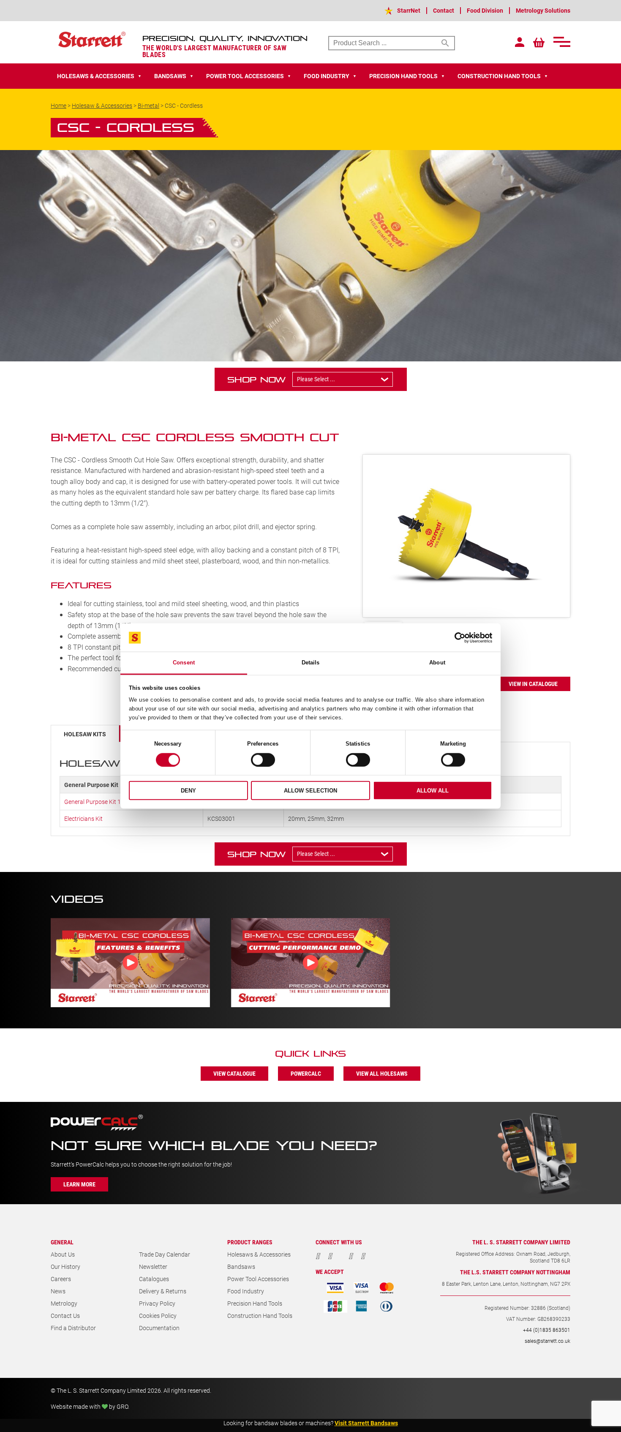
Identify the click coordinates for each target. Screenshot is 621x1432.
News (58, 1291)
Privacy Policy (157, 1303)
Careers (61, 1279)
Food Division (485, 10)
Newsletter (153, 1267)
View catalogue (234, 1073)
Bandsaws (241, 1267)
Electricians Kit (83, 818)
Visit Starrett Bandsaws (366, 1423)
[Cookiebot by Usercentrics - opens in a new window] (455, 637)
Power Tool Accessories (258, 1279)
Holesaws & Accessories (259, 1254)
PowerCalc (306, 1073)
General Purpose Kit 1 (92, 802)
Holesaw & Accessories (102, 105)
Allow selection (310, 790)
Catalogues (154, 1279)
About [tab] (437, 662)
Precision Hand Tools (254, 1303)
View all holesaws (382, 1073)
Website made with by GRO (89, 1406)
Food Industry (245, 1291)
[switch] (263, 760)
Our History (65, 1267)
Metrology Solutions (543, 10)
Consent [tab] (184, 662)
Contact (443, 10)
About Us (63, 1254)
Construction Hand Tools (259, 1316)
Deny (188, 790)
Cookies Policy (158, 1316)
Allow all (433, 790)
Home (58, 105)
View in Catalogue (533, 684)
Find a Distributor (73, 1328)
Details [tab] (311, 662)
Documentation (159, 1328)
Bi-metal (148, 105)
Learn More (79, 1184)
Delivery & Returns (162, 1291)
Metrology (64, 1303)
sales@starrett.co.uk (547, 1340)
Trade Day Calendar (164, 1254)
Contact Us (65, 1316)
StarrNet (408, 10)
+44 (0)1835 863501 (546, 1329)
